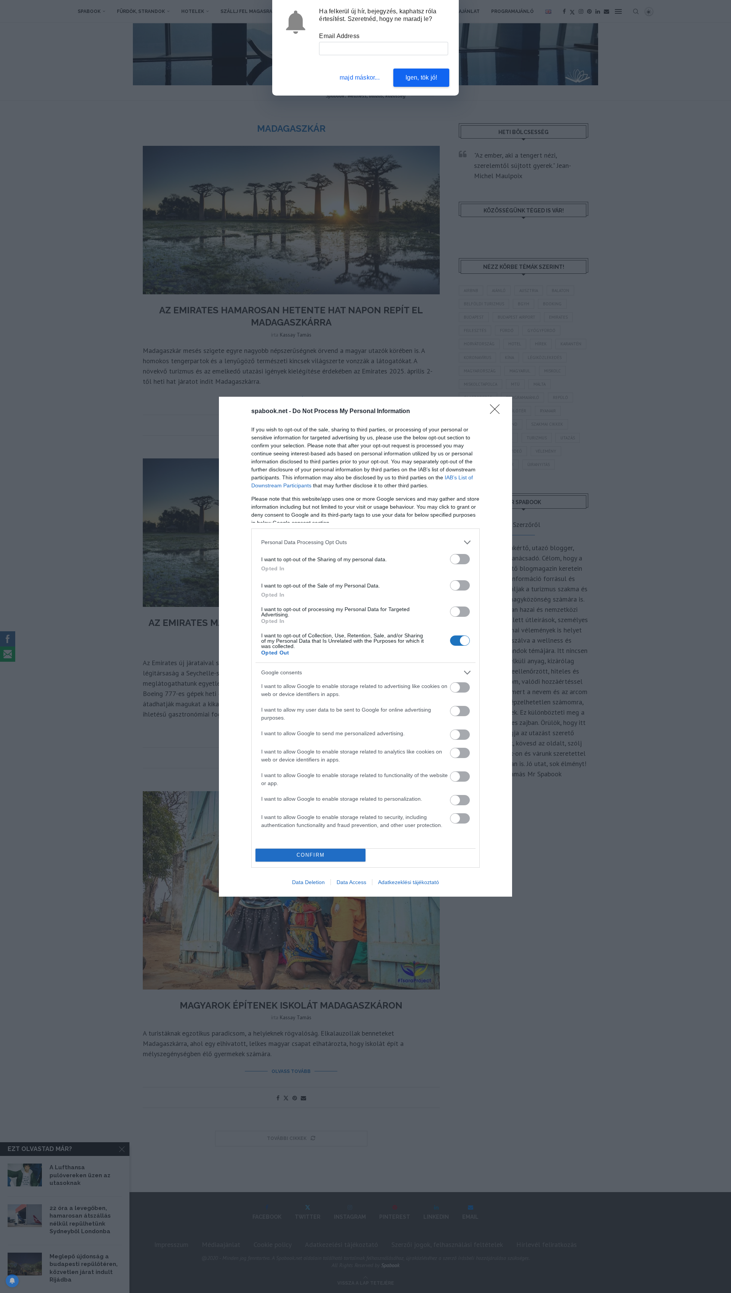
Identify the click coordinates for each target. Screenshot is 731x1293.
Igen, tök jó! (421, 77)
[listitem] (365, 542)
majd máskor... (360, 77)
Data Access (351, 882)
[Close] (497, 411)
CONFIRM (311, 855)
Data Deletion (308, 882)
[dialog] (365, 647)
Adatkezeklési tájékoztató (408, 882)
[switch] (460, 559)
